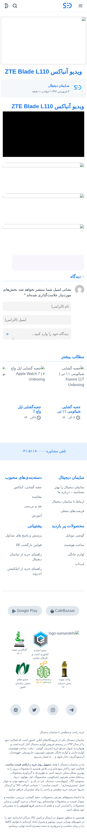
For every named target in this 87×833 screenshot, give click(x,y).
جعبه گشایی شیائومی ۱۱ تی (69, 409)
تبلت (30, 748)
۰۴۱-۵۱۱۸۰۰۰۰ (33, 451)
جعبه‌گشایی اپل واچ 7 (29, 409)
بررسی (20, 797)
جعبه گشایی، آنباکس (28, 487)
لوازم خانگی (76, 554)
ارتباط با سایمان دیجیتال (68, 501)
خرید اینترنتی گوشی (47, 748)
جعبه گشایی (33, 797)
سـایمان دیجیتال (58, 85)
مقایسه (37, 496)
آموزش (37, 515)
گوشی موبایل (75, 535)
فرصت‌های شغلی (72, 511)
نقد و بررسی (33, 506)
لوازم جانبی (77, 752)
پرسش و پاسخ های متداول (24, 535)
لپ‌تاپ (79, 564)
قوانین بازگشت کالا (29, 545)
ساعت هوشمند (74, 545)
